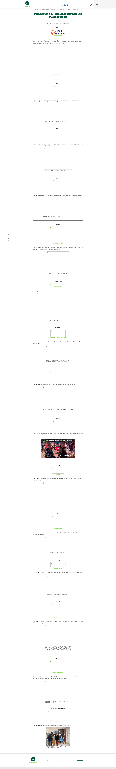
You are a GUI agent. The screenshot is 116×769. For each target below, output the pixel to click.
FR (83, 5)
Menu (97, 6)
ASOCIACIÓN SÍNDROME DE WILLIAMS (58, 337)
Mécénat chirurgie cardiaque (58, 721)
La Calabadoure (58, 191)
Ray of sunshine (58, 287)
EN (85, 5)
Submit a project (75, 5)
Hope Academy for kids (58, 617)
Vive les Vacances (58, 140)
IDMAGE (58, 474)
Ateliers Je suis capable (58, 672)
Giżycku (58, 380)
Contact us (80, 760)
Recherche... (90, 5)
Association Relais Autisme (58, 96)
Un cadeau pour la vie (58, 243)
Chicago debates (58, 568)
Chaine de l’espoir (58, 528)
